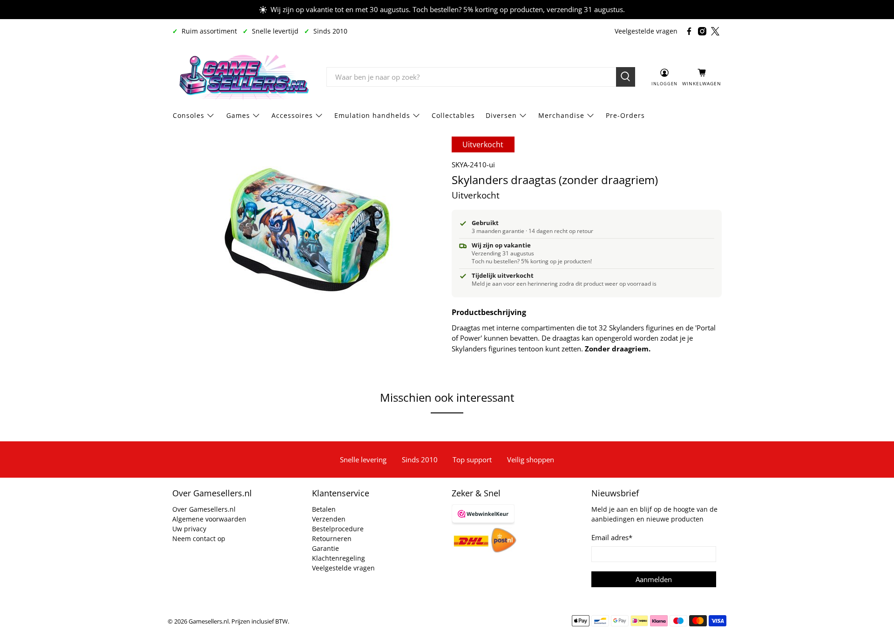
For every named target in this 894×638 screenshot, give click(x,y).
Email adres (611, 537)
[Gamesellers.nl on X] (715, 31)
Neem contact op (198, 538)
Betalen (324, 509)
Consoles (188, 115)
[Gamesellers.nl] (242, 77)
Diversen (501, 115)
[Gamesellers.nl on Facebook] (689, 31)
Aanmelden (654, 579)
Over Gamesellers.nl (204, 509)
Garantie (325, 548)
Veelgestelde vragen (646, 31)
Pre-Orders (625, 115)
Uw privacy (189, 528)
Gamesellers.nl (209, 621)
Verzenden (328, 519)
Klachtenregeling (338, 558)
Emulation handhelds (372, 115)
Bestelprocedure (338, 528)
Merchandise (561, 115)
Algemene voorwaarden (209, 519)
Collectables (453, 115)
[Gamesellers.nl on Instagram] (702, 31)
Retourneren (332, 538)
